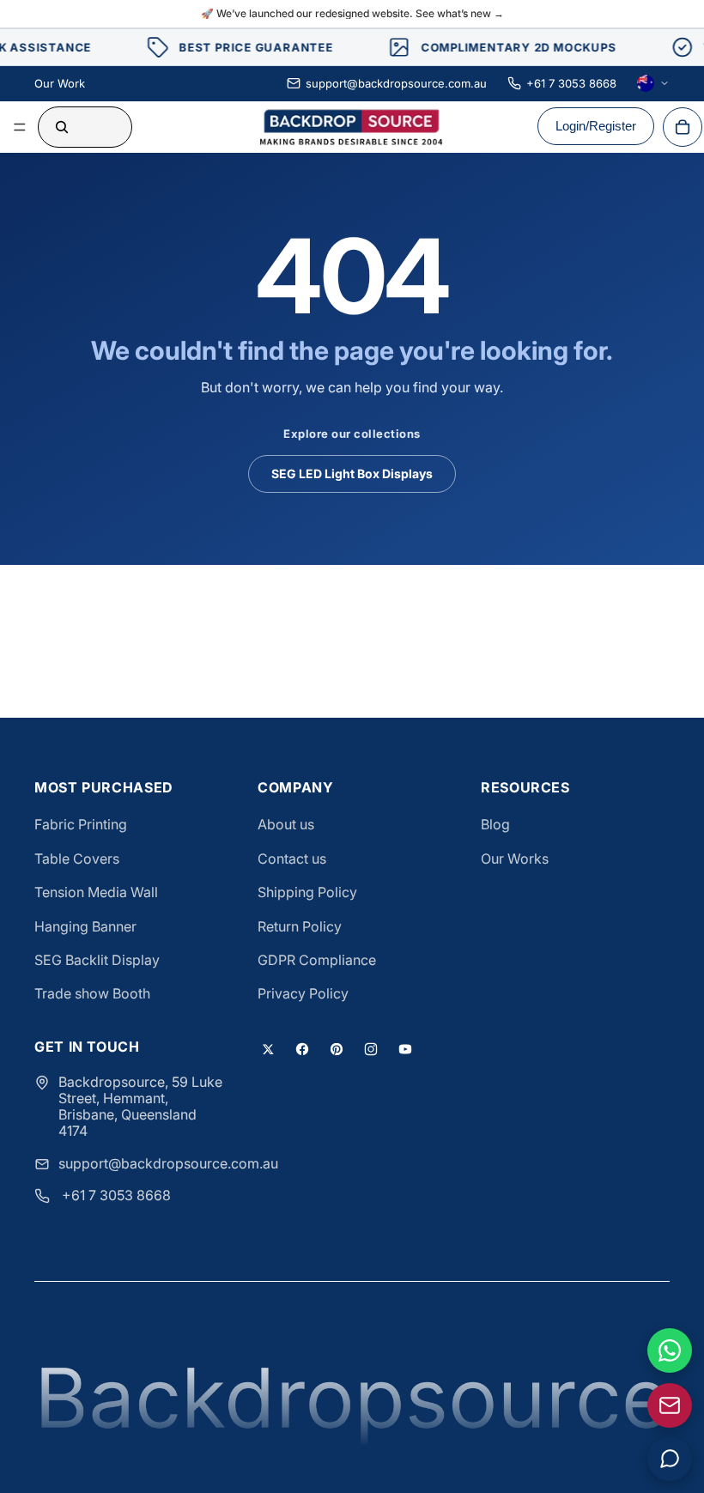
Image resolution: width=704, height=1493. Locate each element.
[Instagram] (371, 1049)
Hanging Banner (85, 926)
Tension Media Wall (96, 892)
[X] (268, 1049)
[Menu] (19, 127)
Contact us (292, 858)
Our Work (59, 83)
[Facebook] (302, 1049)
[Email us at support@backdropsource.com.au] (669, 1405)
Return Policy (300, 926)
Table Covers (76, 858)
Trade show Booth (92, 993)
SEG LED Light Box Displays (352, 473)
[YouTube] (405, 1049)
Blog (495, 824)
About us (286, 824)
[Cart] (682, 127)
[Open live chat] (669, 1458)
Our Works (515, 858)
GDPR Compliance (317, 959)
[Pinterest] (336, 1049)
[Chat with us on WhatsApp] (669, 1350)
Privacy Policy (303, 993)
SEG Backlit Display (97, 959)
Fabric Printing (80, 824)
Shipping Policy (307, 892)
